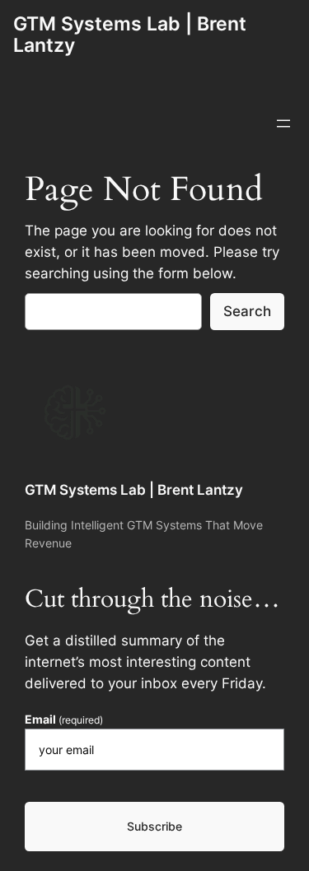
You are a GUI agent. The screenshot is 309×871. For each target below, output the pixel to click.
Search (247, 311)
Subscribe (154, 826)
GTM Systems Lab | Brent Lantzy (129, 34)
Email (64, 719)
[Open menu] (283, 123)
